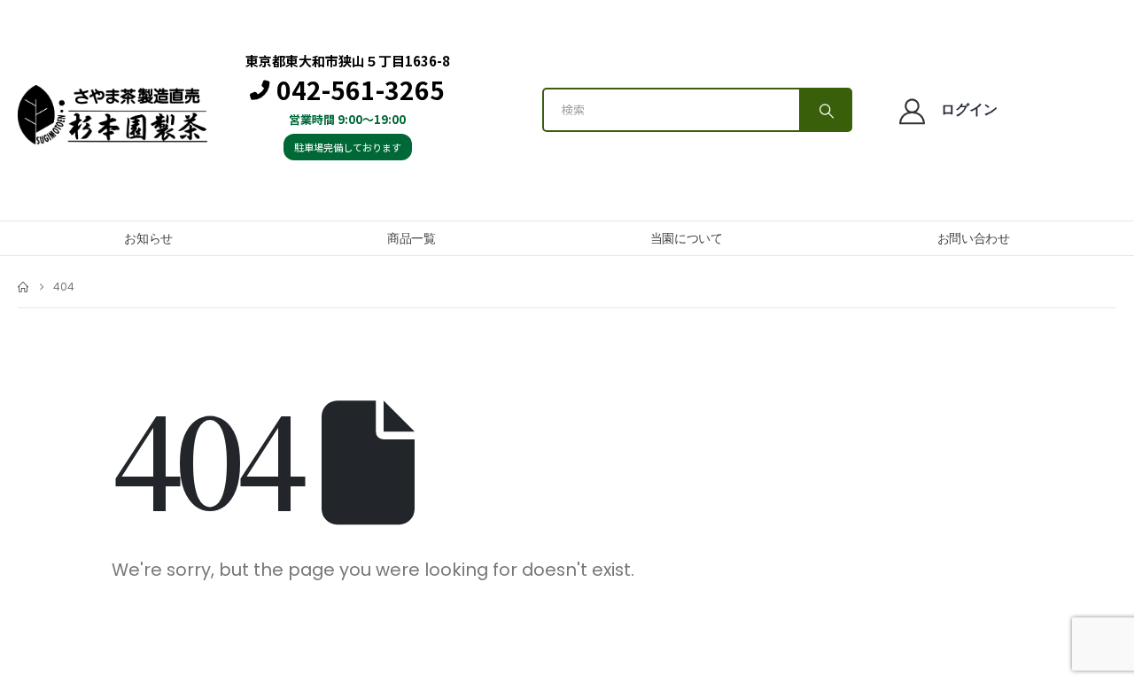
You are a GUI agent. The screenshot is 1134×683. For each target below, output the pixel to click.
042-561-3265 (360, 90)
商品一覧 (411, 238)
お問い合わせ (973, 238)
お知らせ (148, 238)
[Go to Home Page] (23, 287)
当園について (686, 238)
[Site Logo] (112, 114)
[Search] (824, 109)
